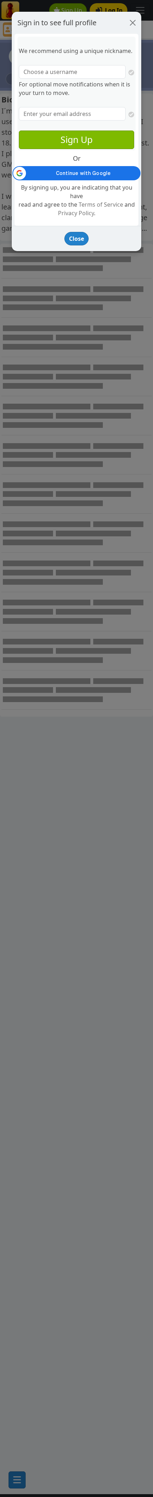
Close (76, 239)
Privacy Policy (76, 213)
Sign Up (76, 139)
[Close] (132, 22)
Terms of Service (101, 204)
